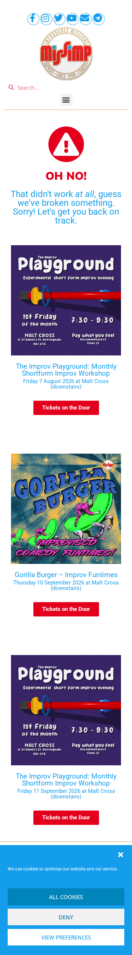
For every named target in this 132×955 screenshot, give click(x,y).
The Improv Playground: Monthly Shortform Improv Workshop (66, 370)
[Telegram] (98, 19)
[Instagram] (46, 19)
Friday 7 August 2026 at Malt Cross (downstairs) (66, 384)
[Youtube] (72, 19)
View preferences (66, 937)
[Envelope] (86, 19)
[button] (120, 854)
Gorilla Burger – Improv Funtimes (66, 575)
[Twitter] (59, 19)
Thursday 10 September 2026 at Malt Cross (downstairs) (66, 585)
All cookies (66, 897)
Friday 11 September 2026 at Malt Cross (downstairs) (66, 794)
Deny (66, 917)
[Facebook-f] (33, 19)
